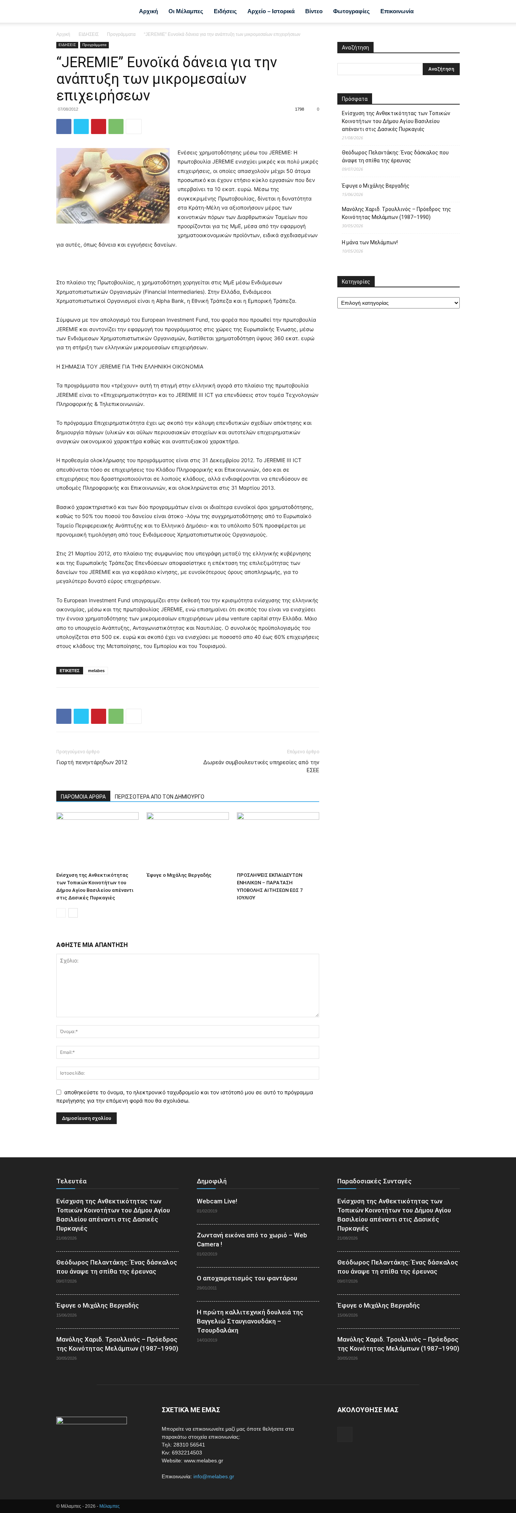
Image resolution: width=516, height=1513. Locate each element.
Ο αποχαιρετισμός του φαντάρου (247, 1278)
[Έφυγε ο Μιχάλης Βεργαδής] (188, 840)
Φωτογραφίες (351, 11)
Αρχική (148, 11)
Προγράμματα (121, 34)
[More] (134, 126)
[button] (451, 12)
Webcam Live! (217, 1201)
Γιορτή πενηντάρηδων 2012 (91, 762)
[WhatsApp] (116, 126)
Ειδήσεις (225, 11)
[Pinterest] (98, 126)
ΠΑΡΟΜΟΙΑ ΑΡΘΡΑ (83, 797)
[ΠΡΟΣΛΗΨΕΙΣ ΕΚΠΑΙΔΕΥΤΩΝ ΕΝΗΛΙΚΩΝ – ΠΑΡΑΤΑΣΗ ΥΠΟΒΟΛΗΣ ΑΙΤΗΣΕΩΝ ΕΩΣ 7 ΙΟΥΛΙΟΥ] (278, 840)
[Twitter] (81, 126)
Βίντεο (314, 11)
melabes (96, 670)
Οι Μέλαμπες (185, 11)
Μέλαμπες (109, 1506)
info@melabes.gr (213, 1476)
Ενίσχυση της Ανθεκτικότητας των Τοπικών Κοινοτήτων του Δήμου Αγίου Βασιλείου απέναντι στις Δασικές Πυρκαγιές (396, 121)
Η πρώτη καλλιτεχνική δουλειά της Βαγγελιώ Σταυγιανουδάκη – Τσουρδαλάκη (250, 1321)
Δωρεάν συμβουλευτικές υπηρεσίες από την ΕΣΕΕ (261, 766)
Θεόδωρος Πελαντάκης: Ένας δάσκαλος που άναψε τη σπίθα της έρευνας (395, 156)
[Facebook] (430, 11)
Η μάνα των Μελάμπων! (370, 242)
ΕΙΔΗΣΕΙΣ (89, 34)
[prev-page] (61, 913)
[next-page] (73, 913)
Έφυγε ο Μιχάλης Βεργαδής (179, 875)
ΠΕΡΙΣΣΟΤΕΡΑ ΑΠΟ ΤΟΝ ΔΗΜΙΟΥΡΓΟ (159, 797)
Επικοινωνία (397, 11)
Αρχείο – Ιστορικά (271, 11)
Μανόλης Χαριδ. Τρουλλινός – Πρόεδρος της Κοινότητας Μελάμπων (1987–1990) (396, 213)
